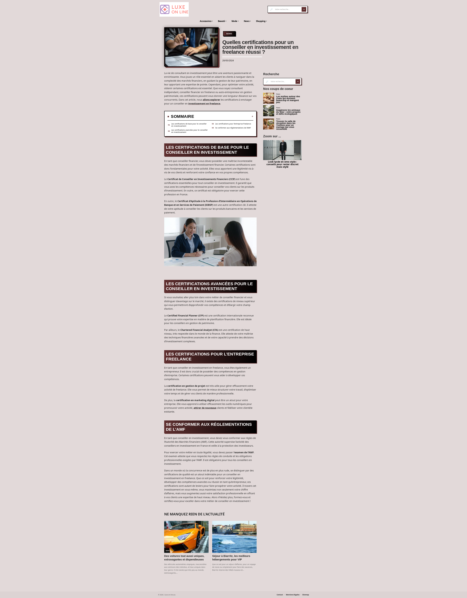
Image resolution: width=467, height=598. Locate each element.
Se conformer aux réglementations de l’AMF (233, 128)
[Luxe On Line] (174, 9)
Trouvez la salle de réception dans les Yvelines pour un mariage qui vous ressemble (286, 125)
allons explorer (211, 99)
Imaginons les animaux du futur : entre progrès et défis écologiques (288, 112)
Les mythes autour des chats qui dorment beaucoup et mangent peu (288, 99)
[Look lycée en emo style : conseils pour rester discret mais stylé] (282, 150)
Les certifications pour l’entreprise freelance (233, 124)
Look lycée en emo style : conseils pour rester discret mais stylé (282, 164)
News (229, 33)
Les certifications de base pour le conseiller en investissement (189, 125)
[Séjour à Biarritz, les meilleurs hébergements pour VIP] (234, 537)
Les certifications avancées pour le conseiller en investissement (189, 131)
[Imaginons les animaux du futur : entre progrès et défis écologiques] (268, 110)
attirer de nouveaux (205, 407)
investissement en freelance (204, 103)
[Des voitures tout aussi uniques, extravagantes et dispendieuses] (186, 537)
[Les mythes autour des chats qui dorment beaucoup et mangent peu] (268, 98)
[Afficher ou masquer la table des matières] (223, 116)
